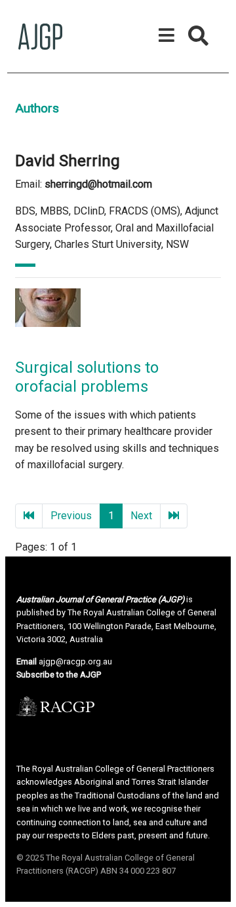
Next (141, 515)
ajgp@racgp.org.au (75, 661)
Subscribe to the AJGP (58, 674)
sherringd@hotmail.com (98, 184)
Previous (71, 515)
